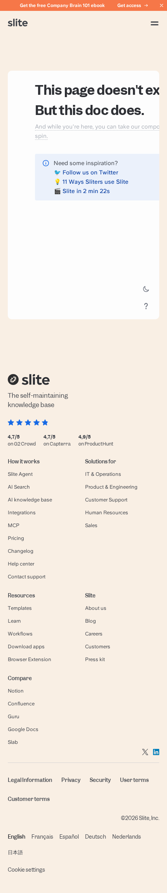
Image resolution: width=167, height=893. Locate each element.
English (16, 836)
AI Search (19, 487)
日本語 (15, 852)
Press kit (95, 659)
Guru (13, 716)
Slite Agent (20, 474)
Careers (94, 634)
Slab (13, 742)
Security (100, 779)
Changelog (20, 551)
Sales (91, 525)
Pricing (16, 538)
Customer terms (29, 799)
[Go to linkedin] (156, 751)
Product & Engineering (111, 487)
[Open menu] (154, 23)
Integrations (22, 512)
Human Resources (106, 512)
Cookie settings (26, 869)
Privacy (70, 779)
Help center (21, 564)
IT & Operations (103, 474)
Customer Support (106, 500)
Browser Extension (29, 659)
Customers (97, 646)
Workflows (20, 634)
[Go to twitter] (145, 751)
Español (69, 836)
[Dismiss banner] (161, 5)
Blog (90, 621)
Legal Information (30, 779)
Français (42, 836)
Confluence (21, 704)
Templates (20, 608)
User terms (134, 779)
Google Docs (23, 729)
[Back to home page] (18, 23)
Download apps (26, 646)
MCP (13, 525)
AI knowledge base (30, 500)
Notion (16, 691)
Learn (14, 621)
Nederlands (126, 836)
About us (95, 608)
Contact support (26, 577)
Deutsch (95, 836)
